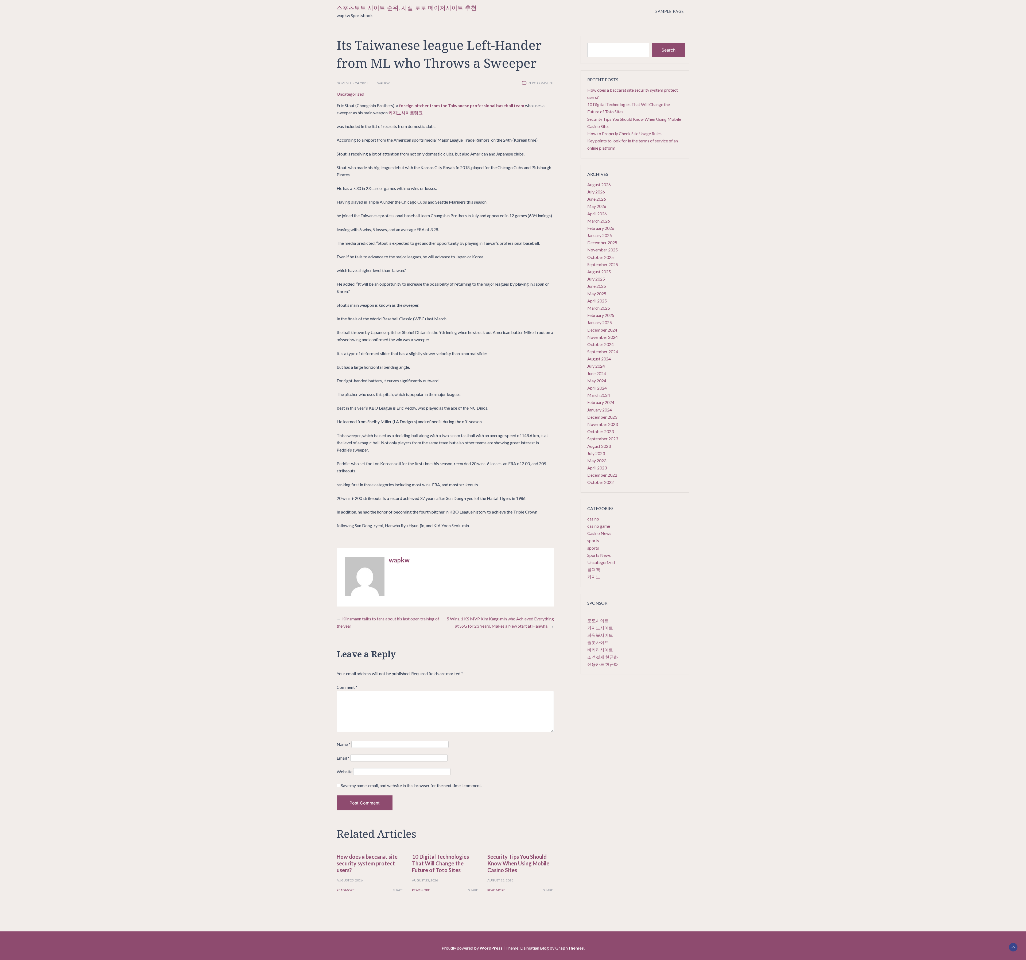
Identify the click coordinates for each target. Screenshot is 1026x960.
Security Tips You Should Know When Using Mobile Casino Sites (518, 863)
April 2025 (597, 300)
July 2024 (596, 365)
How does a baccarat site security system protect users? (367, 863)
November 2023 (602, 424)
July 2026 (596, 191)
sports (593, 540)
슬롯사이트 (598, 642)
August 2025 (599, 271)
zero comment (541, 83)
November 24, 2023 (352, 83)
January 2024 (599, 409)
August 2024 (599, 358)
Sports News (599, 555)
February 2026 (600, 228)
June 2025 (596, 286)
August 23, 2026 (350, 880)
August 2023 (599, 446)
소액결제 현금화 (602, 656)
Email (343, 757)
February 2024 (600, 402)
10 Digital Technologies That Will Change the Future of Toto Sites (440, 863)
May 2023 (596, 460)
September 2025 (602, 264)
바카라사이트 (600, 649)
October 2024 (600, 344)
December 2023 (602, 416)
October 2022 (600, 482)
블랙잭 (593, 569)
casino (593, 518)
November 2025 (602, 249)
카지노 (593, 576)
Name (344, 744)
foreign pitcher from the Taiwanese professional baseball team (461, 105)
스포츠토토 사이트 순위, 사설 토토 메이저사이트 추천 (407, 8)
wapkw (383, 83)
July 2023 (596, 453)
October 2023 (600, 431)
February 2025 (600, 315)
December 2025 (602, 242)
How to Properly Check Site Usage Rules (624, 133)
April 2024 (597, 387)
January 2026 (599, 235)
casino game (598, 525)
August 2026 (599, 184)
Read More (346, 890)
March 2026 (598, 220)
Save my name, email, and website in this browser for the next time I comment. (411, 785)
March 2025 (598, 307)
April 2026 (597, 213)
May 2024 (596, 380)
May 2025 (596, 293)
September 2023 (602, 438)
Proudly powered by (472, 947)
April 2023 (597, 467)
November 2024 (602, 337)
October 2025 (600, 257)
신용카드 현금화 (602, 664)
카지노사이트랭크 (405, 112)
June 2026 (596, 198)
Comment (347, 687)
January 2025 (599, 322)
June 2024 (596, 373)
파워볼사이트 (600, 635)
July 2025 (596, 278)
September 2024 (602, 351)
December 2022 (602, 474)
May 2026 (596, 206)
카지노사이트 (600, 627)
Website (344, 771)
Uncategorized (350, 93)
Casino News (599, 533)
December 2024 (602, 329)
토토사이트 (598, 620)
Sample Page (669, 11)
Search (668, 50)
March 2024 (598, 395)
